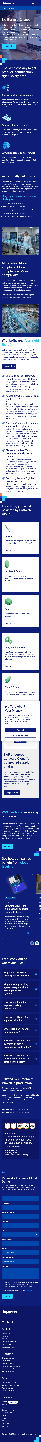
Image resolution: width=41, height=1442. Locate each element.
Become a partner (8, 1391)
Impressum (5, 1426)
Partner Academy (7, 1388)
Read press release (12, 793)
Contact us (5, 1407)
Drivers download (8, 1369)
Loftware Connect (8, 1347)
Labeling (5, 1336)
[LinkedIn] (8, 1322)
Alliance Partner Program (10, 1385)
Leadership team (7, 1413)
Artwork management (9, 1339)
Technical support (8, 1363)
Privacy (4, 1421)
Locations (5, 1415)
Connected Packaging (9, 1342)
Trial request (6, 1361)
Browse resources (8, 1358)
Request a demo (9, 46)
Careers (4, 1402)
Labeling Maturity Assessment (12, 1366)
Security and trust (8, 1410)
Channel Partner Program (10, 1383)
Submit (7, 1296)
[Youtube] (3, 1322)
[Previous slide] (32, 943)
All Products (6, 1333)
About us (5, 1405)
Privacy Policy (29, 1290)
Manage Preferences (20, 735)
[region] (20, 721)
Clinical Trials (6, 1344)
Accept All (20, 730)
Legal (4, 1418)
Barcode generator (8, 1372)
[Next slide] (37, 943)
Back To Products (9, 8)
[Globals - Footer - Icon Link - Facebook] (12, 1322)
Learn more (8, 846)
